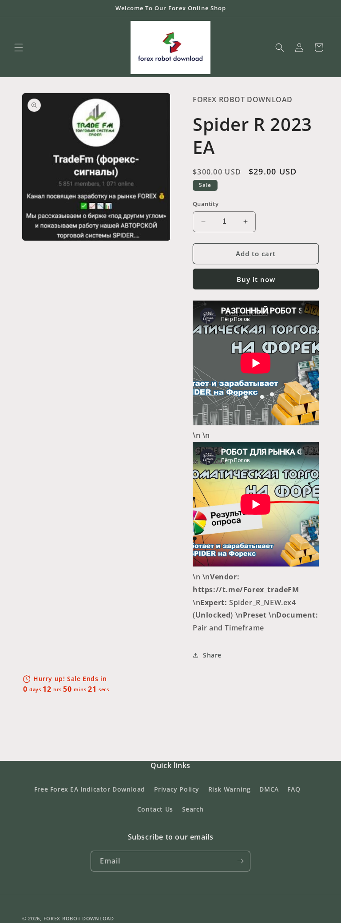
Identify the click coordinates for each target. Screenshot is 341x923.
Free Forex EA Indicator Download (89, 789)
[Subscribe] (240, 861)
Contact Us (155, 809)
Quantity (205, 204)
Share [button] (212, 655)
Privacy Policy (176, 789)
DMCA (268, 789)
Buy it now (256, 279)
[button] (18, 47)
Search (193, 809)
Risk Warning (229, 789)
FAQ (293, 789)
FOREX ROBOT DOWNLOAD (79, 918)
